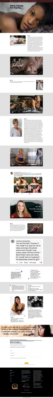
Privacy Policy (28, 397)
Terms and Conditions (25, 397)
